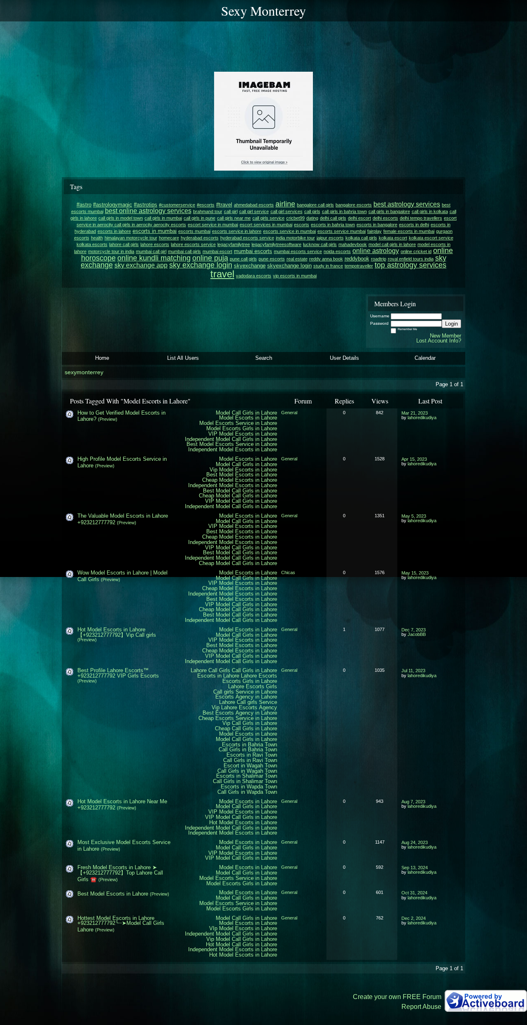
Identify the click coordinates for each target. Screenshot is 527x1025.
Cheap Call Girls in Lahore (246, 728)
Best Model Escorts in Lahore (241, 474)
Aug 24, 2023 (414, 842)
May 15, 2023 (415, 572)
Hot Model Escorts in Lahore (243, 822)
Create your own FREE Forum (397, 996)
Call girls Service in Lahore (245, 692)
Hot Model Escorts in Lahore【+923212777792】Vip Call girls (116, 632)
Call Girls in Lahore (254, 670)
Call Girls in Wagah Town (247, 771)
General (289, 412)
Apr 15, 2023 (414, 459)
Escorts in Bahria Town (249, 744)
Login (451, 324)
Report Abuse (421, 1006)
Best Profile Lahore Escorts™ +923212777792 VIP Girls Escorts (118, 673)
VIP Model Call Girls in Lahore (241, 501)
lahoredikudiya (422, 417)
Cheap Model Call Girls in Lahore (238, 496)
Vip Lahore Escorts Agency (244, 707)
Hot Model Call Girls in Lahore (241, 944)
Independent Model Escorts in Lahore (232, 449)
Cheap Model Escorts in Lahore (239, 480)
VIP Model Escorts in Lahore (242, 434)
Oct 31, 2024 (414, 892)
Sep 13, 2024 (414, 867)
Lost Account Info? (438, 341)
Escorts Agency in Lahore (246, 697)
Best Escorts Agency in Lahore (240, 713)
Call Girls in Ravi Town (250, 760)
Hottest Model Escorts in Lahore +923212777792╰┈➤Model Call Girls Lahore (120, 924)
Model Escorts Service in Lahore (238, 423)
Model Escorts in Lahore (248, 418)
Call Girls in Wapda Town (247, 792)
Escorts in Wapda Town (249, 786)
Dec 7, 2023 (413, 629)
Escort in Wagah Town (250, 765)
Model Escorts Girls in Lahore (241, 428)
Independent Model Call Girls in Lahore (231, 439)
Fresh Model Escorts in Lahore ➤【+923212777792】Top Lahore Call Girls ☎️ (120, 873)
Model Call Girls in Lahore (246, 413)
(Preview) (107, 419)
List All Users (183, 358)
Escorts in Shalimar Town (246, 776)
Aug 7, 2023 (413, 801)
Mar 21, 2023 (414, 412)
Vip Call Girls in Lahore (249, 723)
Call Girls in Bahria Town (248, 749)
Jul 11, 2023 (413, 670)
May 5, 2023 (413, 516)
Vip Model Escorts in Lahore (243, 470)
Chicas (288, 572)
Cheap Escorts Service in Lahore (237, 718)
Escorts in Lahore (218, 676)
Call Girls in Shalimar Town (245, 781)
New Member (445, 336)
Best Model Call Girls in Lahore (240, 491)
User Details (344, 358)
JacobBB (417, 634)
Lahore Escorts (259, 676)
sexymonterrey (84, 372)
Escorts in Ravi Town (251, 755)
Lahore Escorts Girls (252, 686)
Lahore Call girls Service (248, 702)
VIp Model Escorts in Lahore (243, 928)
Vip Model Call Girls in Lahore (241, 939)
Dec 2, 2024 (413, 918)
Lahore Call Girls (210, 670)
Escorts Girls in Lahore (249, 681)
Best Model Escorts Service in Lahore (232, 444)
